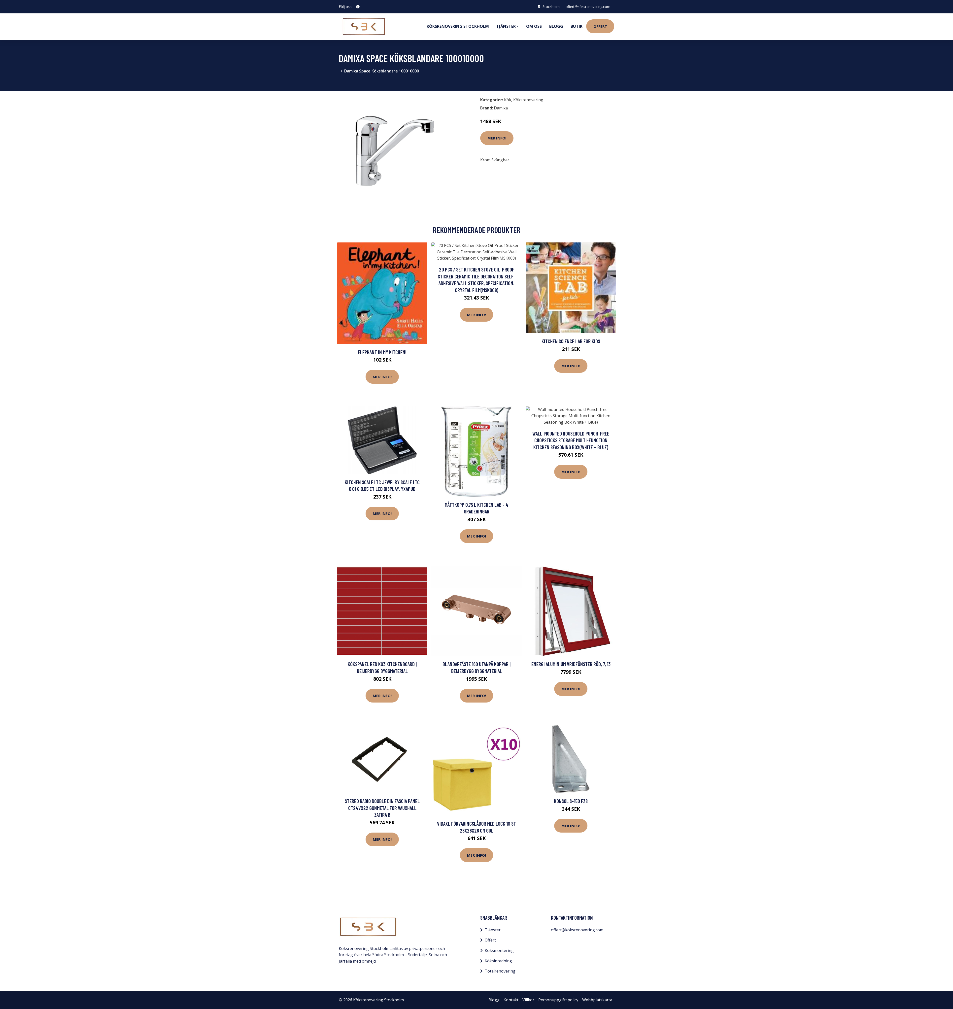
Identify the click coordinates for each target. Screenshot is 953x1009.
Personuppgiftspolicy (558, 1000)
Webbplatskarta (597, 1000)
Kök (507, 99)
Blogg (556, 26)
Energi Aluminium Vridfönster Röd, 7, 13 (571, 664)
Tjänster (493, 930)
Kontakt (511, 1000)
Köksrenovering (528, 99)
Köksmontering (499, 950)
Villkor (528, 1000)
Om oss (534, 26)
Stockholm (551, 6)
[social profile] (358, 6)
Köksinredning (498, 961)
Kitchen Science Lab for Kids (571, 341)
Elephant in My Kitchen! (382, 352)
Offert (600, 26)
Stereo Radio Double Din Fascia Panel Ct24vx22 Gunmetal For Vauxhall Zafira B (382, 808)
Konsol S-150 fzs (571, 801)
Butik (576, 26)
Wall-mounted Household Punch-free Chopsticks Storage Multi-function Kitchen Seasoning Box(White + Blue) (570, 440)
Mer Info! (496, 137)
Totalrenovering (500, 971)
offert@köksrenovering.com (588, 6)
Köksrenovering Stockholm (458, 26)
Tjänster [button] (506, 26)
